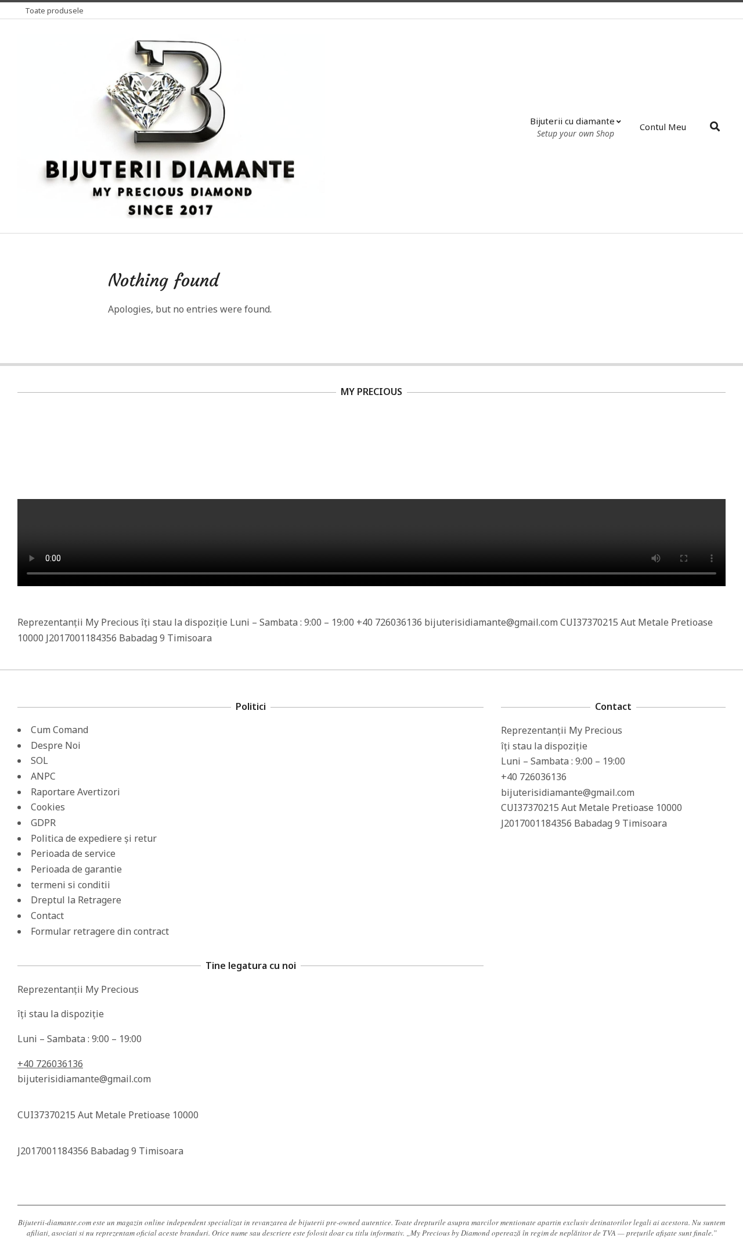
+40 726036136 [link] (50, 1063)
